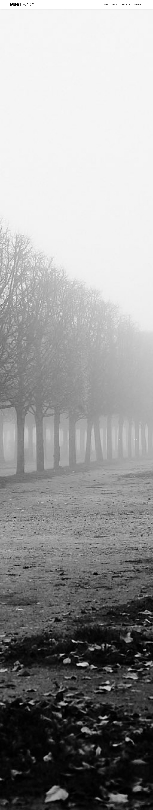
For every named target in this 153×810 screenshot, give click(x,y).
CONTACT (138, 4)
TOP (106, 4)
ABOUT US (125, 4)
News (114, 4)
